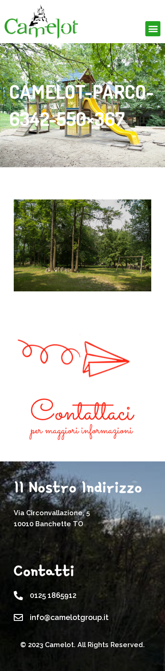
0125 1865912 (53, 595)
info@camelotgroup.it (69, 617)
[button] (152, 28)
